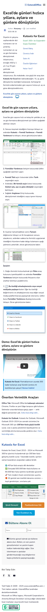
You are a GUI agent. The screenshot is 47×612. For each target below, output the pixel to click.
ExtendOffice (34, 4)
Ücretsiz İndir (28, 53)
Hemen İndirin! (28, 388)
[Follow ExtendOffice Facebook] (4, 575)
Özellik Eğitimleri (30, 63)
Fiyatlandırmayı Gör (33, 505)
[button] (44, 4)
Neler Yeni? (28, 68)
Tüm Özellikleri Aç (24, 513)
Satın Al (26, 58)
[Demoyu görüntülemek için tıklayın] (16, 97)
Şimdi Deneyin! (12, 505)
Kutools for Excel (13, 445)
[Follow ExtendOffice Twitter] (9, 575)
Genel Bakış (28, 48)
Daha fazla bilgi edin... (30, 413)
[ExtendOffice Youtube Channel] (14, 575)
